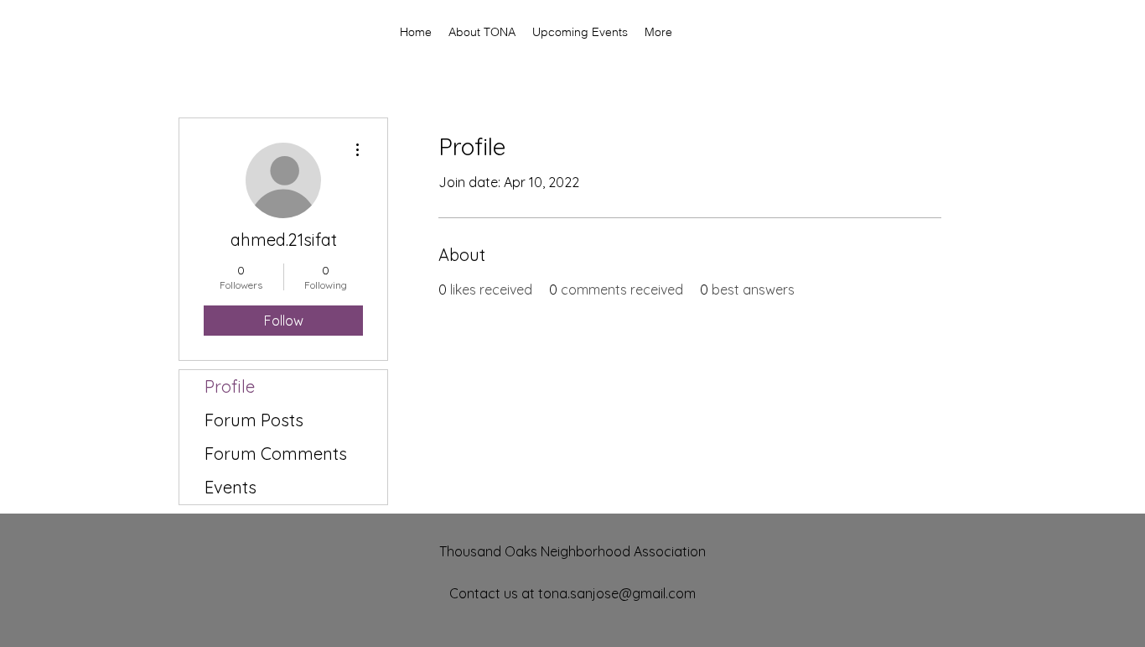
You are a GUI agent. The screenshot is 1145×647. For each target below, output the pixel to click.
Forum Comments (276, 453)
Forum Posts (254, 420)
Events (230, 487)
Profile (230, 386)
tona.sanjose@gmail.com (617, 593)
